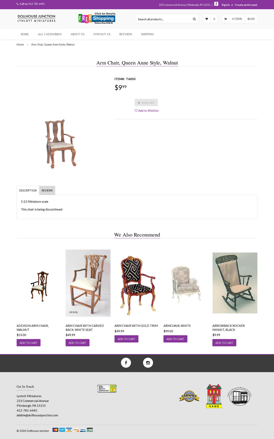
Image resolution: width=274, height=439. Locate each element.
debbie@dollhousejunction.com (37, 415)
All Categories (50, 34)
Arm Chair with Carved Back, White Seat (85, 327)
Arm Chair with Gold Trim (136, 325)
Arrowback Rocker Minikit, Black (228, 327)
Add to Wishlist (148, 110)
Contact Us (102, 34)
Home (25, 34)
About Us (77, 34)
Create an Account (246, 4)
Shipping (147, 34)
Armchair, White (177, 325)
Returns (125, 34)
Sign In (226, 4)
